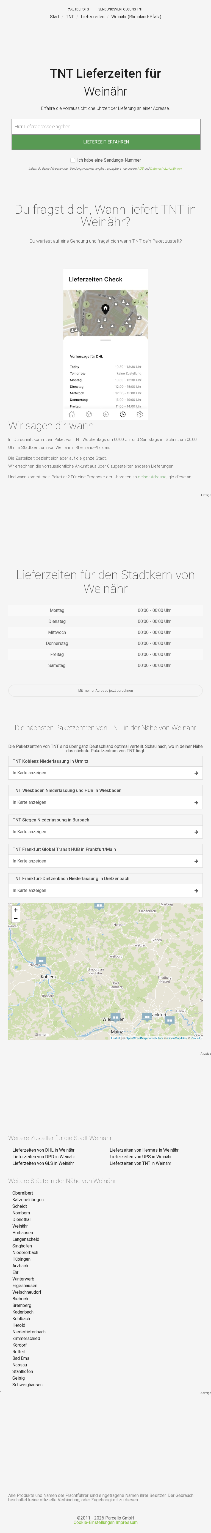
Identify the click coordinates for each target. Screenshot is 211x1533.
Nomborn (21, 1212)
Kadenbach (23, 1312)
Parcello (196, 1038)
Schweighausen (27, 1384)
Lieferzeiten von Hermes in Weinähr (144, 1150)
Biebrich (20, 1298)
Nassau (19, 1365)
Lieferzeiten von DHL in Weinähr (43, 1150)
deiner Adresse (152, 476)
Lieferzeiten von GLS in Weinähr (43, 1163)
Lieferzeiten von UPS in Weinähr (141, 1156)
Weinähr (20, 1226)
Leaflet (115, 1038)
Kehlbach (21, 1318)
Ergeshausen (24, 1285)
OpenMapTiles (177, 1038)
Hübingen (21, 1259)
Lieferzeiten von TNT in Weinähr (140, 1163)
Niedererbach (25, 1252)
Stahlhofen (22, 1371)
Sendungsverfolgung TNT (120, 9)
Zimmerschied (26, 1338)
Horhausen (22, 1232)
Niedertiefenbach (29, 1331)
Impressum (127, 1522)
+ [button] (16, 910)
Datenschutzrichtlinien (166, 168)
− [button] (16, 918)
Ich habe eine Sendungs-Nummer (109, 160)
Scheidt (19, 1206)
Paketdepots (78, 9)
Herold (18, 1325)
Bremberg (21, 1305)
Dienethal (21, 1219)
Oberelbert (22, 1193)
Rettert (19, 1351)
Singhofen (22, 1246)
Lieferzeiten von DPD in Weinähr (43, 1156)
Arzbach (20, 1265)
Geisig (18, 1378)
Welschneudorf (26, 1292)
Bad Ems (20, 1358)
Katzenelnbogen (28, 1199)
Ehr (15, 1272)
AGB (141, 168)
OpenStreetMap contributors (144, 1038)
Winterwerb (23, 1279)
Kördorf (19, 1345)
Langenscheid (25, 1239)
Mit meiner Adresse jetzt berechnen (105, 691)
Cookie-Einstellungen (94, 1522)
